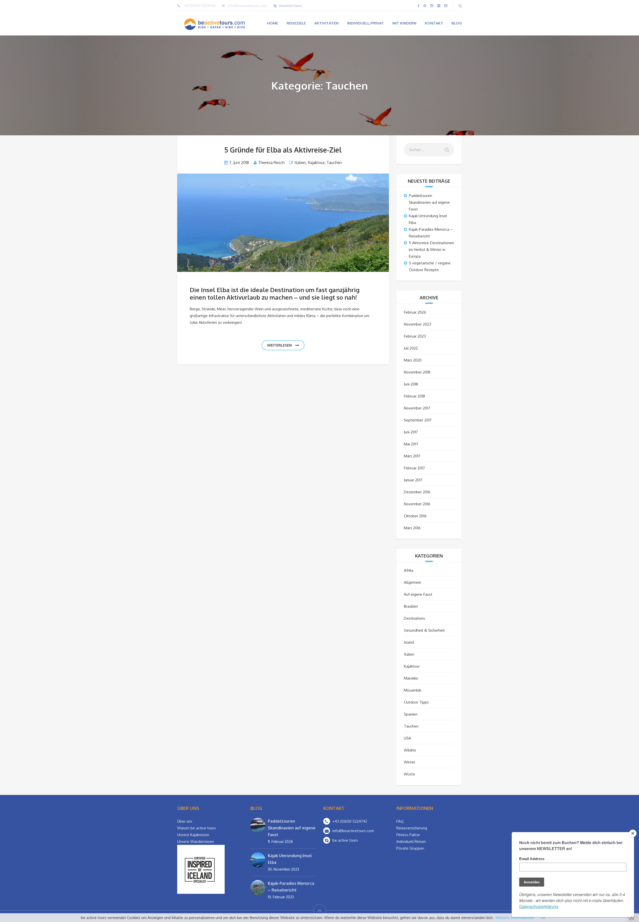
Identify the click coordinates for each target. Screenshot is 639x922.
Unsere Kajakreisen (193, 834)
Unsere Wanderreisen (195, 841)
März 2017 (412, 456)
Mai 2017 (411, 444)
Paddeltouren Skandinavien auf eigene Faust (429, 202)
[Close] (633, 833)
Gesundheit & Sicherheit (424, 630)
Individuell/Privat (365, 23)
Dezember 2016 (417, 492)
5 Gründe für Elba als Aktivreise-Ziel (283, 149)
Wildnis (410, 750)
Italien (300, 162)
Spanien (410, 714)
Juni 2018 (411, 384)
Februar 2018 (414, 396)
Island (409, 642)
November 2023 (417, 324)
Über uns (184, 821)
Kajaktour (316, 162)
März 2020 (413, 360)
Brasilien (411, 606)
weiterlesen (280, 345)
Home (272, 23)
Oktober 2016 (415, 516)
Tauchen (334, 162)
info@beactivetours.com (247, 5)
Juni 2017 (411, 432)
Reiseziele (296, 23)
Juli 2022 (411, 348)
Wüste (409, 774)
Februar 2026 (415, 312)
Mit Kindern (404, 23)
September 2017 (418, 420)
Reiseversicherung (411, 828)
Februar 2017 (414, 468)
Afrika (408, 570)
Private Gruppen (410, 848)
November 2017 (417, 408)
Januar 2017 (413, 480)
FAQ (400, 821)
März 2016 (412, 528)
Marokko (411, 678)
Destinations (414, 618)
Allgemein (412, 582)
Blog (457, 23)
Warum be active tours (196, 828)
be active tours (345, 840)
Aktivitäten (326, 23)
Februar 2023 (415, 336)
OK (543, 917)
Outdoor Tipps (416, 702)
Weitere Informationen (515, 917)
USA (407, 738)
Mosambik (412, 690)
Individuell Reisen (411, 841)
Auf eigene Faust (418, 594)
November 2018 (417, 372)
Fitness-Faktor (408, 834)
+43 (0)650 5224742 (199, 5)
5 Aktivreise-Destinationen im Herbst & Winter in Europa (431, 249)
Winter (409, 762)
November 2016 (417, 504)
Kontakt (434, 23)
